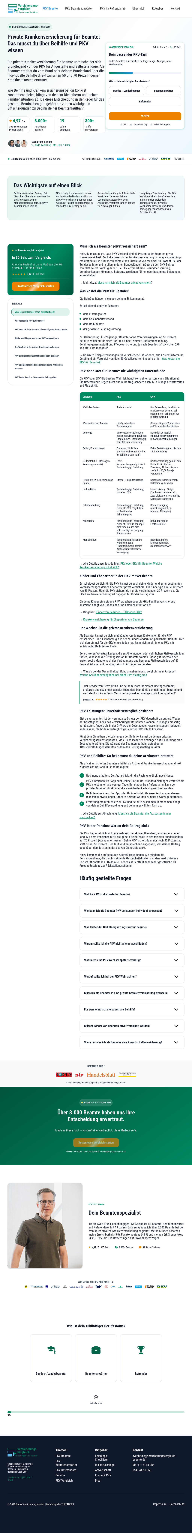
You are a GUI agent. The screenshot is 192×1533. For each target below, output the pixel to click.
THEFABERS (67, 1504)
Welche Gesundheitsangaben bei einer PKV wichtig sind (113, 675)
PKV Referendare (66, 1470)
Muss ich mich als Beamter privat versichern (124, 282)
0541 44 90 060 (142, 1470)
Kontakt (175, 8)
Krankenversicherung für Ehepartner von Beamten (113, 619)
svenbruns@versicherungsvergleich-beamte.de (154, 1457)
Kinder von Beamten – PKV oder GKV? (119, 612)
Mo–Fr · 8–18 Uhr (143, 1465)
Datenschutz (177, 1504)
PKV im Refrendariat (112, 8)
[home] (23, 8)
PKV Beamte (50, 8)
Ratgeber (157, 8)
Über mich (138, 8)
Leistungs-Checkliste (101, 1457)
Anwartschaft (103, 1470)
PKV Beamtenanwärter (79, 8)
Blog (97, 1480)
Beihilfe (60, 1475)
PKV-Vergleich (64, 1480)
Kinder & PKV (103, 1475)
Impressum (159, 1504)
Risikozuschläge (105, 1465)
